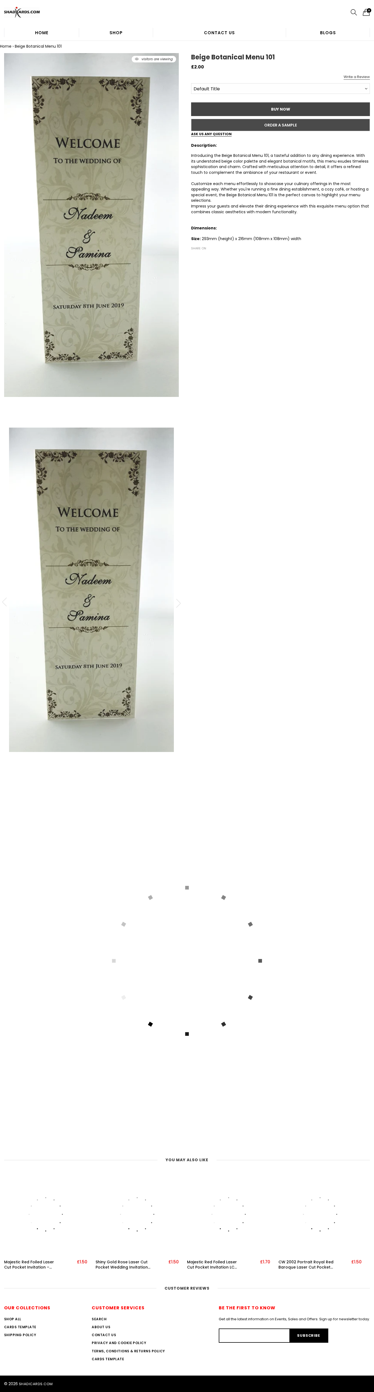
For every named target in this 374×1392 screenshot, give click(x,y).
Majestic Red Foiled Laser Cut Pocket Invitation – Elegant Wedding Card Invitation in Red (29, 1265)
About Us (101, 1327)
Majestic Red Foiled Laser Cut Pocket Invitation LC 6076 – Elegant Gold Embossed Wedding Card (212, 1265)
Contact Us (219, 33)
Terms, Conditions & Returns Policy (128, 1351)
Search (99, 1319)
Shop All (12, 1319)
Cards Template (20, 1327)
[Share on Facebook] (194, 258)
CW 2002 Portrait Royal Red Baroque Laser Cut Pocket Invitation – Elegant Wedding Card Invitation (305, 1265)
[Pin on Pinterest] (211, 258)
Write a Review (357, 76)
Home (41, 33)
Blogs (328, 33)
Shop (116, 33)
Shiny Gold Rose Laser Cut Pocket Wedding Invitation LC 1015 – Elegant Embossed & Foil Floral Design (123, 1265)
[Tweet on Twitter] (202, 258)
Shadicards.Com (36, 1384)
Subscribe (308, 1335)
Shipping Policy (20, 1335)
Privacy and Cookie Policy (119, 1343)
